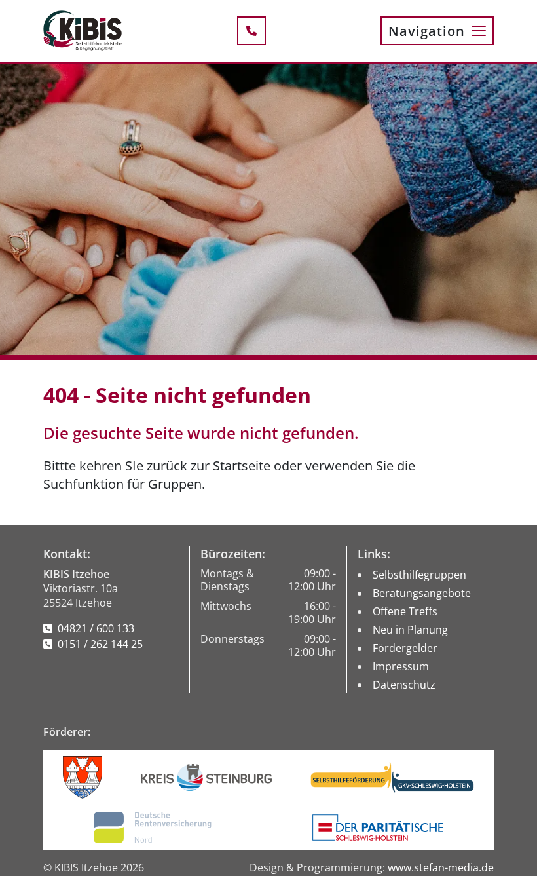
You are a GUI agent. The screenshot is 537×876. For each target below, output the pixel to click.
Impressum (401, 666)
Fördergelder (405, 648)
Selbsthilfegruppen (419, 574)
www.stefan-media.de (441, 867)
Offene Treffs (405, 611)
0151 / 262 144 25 (100, 644)
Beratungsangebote (422, 593)
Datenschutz (404, 684)
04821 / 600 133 (96, 628)
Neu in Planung (410, 629)
